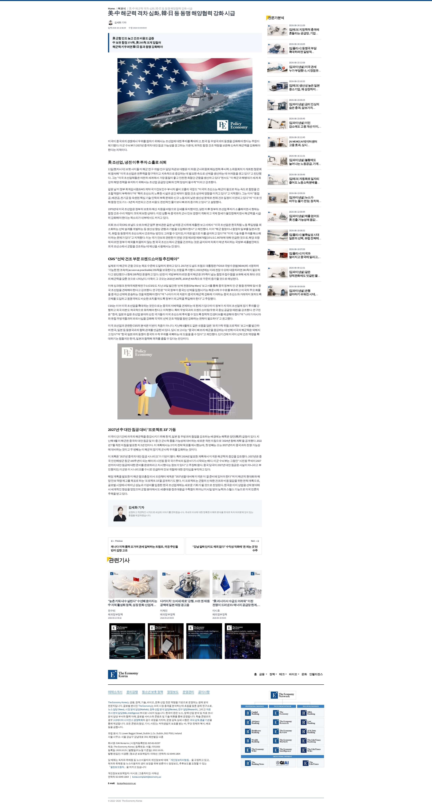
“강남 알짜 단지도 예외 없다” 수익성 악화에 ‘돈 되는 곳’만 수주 (225, 548)
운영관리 (188, 692)
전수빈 (164, 610)
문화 (304, 674)
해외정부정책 (167, 614)
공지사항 (204, 692)
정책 (272, 674)
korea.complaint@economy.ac (146, 777)
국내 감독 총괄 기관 (199, 720)
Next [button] (257, 643)
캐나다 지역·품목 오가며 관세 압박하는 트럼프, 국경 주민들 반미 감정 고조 (144, 548)
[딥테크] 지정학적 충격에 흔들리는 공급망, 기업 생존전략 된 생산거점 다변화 (304, 35)
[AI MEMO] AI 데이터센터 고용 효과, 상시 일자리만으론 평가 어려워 (305, 145)
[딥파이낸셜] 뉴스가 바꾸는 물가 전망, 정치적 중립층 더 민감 (304, 201)
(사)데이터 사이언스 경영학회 (128, 720)
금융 (262, 674)
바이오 (293, 674)
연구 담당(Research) (188, 709)
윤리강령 (132, 692)
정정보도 (173, 692)
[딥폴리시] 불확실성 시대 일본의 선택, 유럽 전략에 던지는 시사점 (304, 238)
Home (111, 8)
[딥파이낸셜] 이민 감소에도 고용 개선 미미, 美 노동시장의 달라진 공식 (305, 126)
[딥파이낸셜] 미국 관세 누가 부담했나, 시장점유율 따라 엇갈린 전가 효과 (305, 70)
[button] (112, 594)
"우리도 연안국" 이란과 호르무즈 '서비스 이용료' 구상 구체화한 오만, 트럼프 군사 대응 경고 (129, 605)
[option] (127, 641)
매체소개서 (115, 692)
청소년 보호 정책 (152, 692)
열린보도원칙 (117, 767)
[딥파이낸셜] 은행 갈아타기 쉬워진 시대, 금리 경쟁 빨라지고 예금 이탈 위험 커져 (303, 296)
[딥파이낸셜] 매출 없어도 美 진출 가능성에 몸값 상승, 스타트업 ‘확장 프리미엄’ (304, 221)
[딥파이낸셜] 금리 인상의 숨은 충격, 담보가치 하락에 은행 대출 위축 (304, 108)
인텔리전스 (316, 674)
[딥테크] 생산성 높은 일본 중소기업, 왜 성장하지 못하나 (304, 89)
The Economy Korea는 (118, 702)
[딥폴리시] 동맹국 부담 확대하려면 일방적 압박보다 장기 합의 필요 (303, 52)
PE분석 (122, 8)
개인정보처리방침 (180, 760)
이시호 (216, 610)
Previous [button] (112, 643)
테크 (282, 674)
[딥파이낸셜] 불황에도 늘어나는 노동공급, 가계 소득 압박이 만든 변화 (304, 163)
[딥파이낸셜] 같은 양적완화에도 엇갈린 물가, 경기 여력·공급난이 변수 (305, 275)
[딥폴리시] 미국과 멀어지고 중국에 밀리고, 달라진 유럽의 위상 (304, 257)
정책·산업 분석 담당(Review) (163, 709)
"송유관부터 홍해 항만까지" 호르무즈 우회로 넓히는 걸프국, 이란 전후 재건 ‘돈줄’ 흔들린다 (235, 605)
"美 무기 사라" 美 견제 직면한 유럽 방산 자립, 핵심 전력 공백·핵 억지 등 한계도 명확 (183, 605)
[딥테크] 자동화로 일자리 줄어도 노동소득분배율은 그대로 (304, 182)
